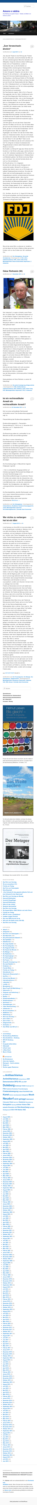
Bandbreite (15, 506)
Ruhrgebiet (7, 1104)
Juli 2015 (5, 1386)
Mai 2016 (5, 1366)
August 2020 (6, 1263)
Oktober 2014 (7, 1404)
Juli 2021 (5, 1240)
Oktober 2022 (7, 1210)
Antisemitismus (7, 506)
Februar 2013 (6, 1445)
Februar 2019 (6, 1299)
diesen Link (8, 1490)
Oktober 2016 (7, 1356)
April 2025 (6, 1149)
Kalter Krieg (24, 259)
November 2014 (7, 1402)
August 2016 (6, 1360)
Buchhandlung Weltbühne (10, 1036)
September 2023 (7, 1188)
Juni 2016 (5, 1364)
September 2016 (7, 1358)
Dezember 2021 (7, 1230)
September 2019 (7, 1285)
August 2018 (6, 1311)
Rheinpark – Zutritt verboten (11, 1063)
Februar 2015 (6, 1396)
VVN (23, 390)
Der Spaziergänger (8, 956)
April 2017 (6, 1344)
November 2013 (7, 1427)
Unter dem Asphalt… (9, 1061)
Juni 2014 (5, 1412)
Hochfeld (26, 1091)
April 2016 (6, 1368)
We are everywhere (8, 1010)
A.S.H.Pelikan (7, 1034)
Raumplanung (29, 1102)
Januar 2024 (6, 1180)
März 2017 (6, 1346)
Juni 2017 (5, 1340)
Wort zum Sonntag (8, 1016)
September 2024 (7, 1163)
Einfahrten (6, 966)
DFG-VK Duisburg (8, 1040)
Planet (11, 1102)
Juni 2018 (5, 1315)
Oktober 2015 (7, 1380)
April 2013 (6, 1441)
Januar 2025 (6, 1155)
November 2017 (7, 1329)
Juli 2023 (5, 1192)
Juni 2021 (5, 1242)
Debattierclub (7, 942)
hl (21, 52)
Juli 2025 (5, 1143)
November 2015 (7, 1378)
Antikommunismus (8, 259)
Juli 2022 (5, 1216)
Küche (11, 1095)
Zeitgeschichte (30, 385)
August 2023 (6, 1190)
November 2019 (7, 1281)
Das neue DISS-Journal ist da (11, 918)
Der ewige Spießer (8, 944)
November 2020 (7, 1257)
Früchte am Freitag (8, 886)
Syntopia (31, 1107)
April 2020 (6, 1271)
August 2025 (6, 1141)
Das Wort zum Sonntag (9, 882)
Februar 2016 (6, 1372)
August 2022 (6, 1214)
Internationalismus (8, 980)
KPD (4, 390)
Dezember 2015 (7, 1376)
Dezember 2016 (7, 1352)
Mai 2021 (5, 1244)
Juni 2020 (5, 1267)
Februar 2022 (6, 1226)
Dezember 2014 (7, 1400)
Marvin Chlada (7, 1052)
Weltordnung (6, 1014)
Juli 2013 (5, 1435)
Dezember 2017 (7, 1327)
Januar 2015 (6, 1398)
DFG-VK (17, 1081)
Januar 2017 (6, 1350)
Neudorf (8, 1098)
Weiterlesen (16, 500)
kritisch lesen (7, 1048)
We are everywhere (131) (10, 884)
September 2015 (7, 1382)
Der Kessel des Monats (9, 950)
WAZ (7, 682)
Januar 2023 (6, 1204)
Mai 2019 (5, 1293)
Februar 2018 (6, 1323)
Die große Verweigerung (19, 385)
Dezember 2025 (7, 1133)
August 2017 (6, 1336)
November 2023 (7, 1184)
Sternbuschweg (23, 1107)
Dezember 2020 (7, 1255)
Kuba (31, 1091)
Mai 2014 (5, 1414)
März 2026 (6, 1127)
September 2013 (7, 1431)
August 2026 (6, 1117)
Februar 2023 (6, 1202)
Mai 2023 (5, 1196)
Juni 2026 (5, 1121)
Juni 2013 (5, 1437)
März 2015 (6, 1394)
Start (4, 33)
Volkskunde (6, 1008)
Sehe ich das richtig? (9, 904)
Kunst (6, 1094)
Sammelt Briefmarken (9, 898)
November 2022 (7, 1208)
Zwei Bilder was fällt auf (10, 1027)
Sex (28, 1104)
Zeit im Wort (6, 1020)
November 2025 (7, 1135)
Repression (27, 261)
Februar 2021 (6, 1250)
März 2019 (6, 1297)
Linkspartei (24, 1095)
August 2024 (6, 1165)
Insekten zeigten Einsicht (10, 916)
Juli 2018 (5, 1313)
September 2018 (7, 1309)
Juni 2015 (5, 1388)
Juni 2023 (5, 1194)
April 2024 (6, 1174)
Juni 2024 (5, 1169)
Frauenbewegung (23, 1089)
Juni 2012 (5, 1461)
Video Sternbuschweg (9, 1006)
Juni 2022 (5, 1218)
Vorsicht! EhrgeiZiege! (9, 900)
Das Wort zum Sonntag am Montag (13, 896)
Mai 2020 (5, 1269)
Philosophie (6, 1102)
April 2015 (6, 1392)
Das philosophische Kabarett (11, 937)
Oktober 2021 (7, 1234)
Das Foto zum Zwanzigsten (11, 888)
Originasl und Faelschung (10, 992)
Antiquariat (6, 931)
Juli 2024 (5, 1167)
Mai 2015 (5, 1390)
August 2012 (6, 1457)
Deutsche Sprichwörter (9, 906)
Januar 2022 (6, 1228)
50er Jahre (24, 258)
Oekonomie (6, 990)
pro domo (6, 994)
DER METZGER (9, 673)
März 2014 (6, 1419)
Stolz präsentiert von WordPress (18, 1501)
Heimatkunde (7, 972)
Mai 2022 (5, 1220)
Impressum (11, 33)
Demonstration (8, 1081)
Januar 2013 (6, 1447)
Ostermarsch (30, 1099)
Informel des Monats (9, 978)
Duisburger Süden (20, 1086)
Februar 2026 (6, 1129)
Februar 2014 (6, 1421)
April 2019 (6, 1295)
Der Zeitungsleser (17, 256)
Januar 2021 (6, 1252)
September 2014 (7, 1406)
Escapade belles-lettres (9, 1044)
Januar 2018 (6, 1325)
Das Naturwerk (7, 935)
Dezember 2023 (7, 1182)
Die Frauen (6, 960)
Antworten (29, 390)
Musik (31, 1094)
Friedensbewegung (10, 1091)
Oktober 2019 (7, 1283)
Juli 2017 (5, 1338)
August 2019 (6, 1287)
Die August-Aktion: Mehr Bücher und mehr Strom (17, 910)
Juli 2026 (5, 1119)
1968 (15, 387)
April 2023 (6, 1198)
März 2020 (6, 1273)
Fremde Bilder (7, 968)
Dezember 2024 (7, 1157)
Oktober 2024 (7, 1161)
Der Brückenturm (8, 1059)
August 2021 (6, 1238)
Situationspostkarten (9, 998)
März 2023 (6, 1200)
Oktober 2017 (7, 1331)
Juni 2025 (5, 1145)
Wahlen (20, 1110)
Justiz (18, 259)
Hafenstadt (6, 1046)
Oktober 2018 (7, 1307)
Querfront (18, 507)
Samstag (13, 1104)
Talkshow (28, 680)
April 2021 (6, 1246)
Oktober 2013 (7, 1429)
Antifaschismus (21, 387)
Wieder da (6, 1065)
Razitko (5, 996)
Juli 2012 (5, 1459)
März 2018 (6, 1321)
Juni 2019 (5, 1291)
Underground (7, 1110)
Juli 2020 (5, 1265)
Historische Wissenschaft (10, 974)
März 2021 (6, 1248)
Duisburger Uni (30, 1086)
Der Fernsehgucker (18, 677)
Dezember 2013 (7, 1425)
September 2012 (7, 1455)
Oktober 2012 (7, 1453)
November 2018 (7, 1305)
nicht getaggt (20, 1098)
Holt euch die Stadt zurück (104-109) (13, 920)
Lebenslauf (6, 982)
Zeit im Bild (6, 1018)
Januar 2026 (6, 1131)
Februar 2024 (6, 1178)
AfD (4, 1075)
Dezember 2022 (7, 1206)
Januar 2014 (6, 1423)
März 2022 (6, 1224)
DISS (22, 1082)
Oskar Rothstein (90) (13, 271)
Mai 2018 (5, 1317)
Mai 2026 (5, 1123)
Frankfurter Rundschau (12, 1089)
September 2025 (7, 1139)
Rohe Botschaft (7, 890)
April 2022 (6, 1222)
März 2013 (6, 1443)
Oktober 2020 (7, 1259)
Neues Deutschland (17, 261)
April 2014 (6, 1416)
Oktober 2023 (7, 1186)
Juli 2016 (5, 1362)
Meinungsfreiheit (7, 261)
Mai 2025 (5, 1147)
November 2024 (7, 1159)
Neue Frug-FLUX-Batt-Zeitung (11, 988)
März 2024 (6, 1176)
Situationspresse (8, 1000)
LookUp (5, 984)
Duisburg (19, 388)
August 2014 (6, 1408)
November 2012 (7, 1451)
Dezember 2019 (7, 1279)
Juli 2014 (5, 1410)
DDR (15, 259)
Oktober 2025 (7, 1137)
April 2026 (6, 1125)
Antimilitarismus (10, 1078)
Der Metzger (27, 677)
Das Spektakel (7, 939)
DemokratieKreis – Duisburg (11, 1038)
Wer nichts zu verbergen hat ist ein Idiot (14, 519)
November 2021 (7, 1232)
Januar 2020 (6, 1277)
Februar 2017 (6, 1348)
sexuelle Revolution (9, 1107)
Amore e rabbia (11, 11)
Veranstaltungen (7, 1004)
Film (4, 1089)
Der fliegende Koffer (9, 948)
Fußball (21, 1091)
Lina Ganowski (17, 1095)
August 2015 (6, 1384)
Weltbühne (6, 1012)
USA (4, 682)
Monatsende (6, 986)
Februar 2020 (6, 1275)
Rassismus (15, 680)
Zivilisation (6, 1025)
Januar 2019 (6, 1301)
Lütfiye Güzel (7, 1050)
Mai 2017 (5, 1342)
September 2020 (7, 1261)
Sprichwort (6, 1002)
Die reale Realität (8, 964)
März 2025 (6, 1151)
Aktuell (5, 929)
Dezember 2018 (7, 1303)
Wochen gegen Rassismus (10, 1067)
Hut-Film (5, 976)
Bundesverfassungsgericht (25, 506)
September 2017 (7, 1333)
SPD (16, 1107)
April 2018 (6, 1319)
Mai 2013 (5, 1439)
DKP (15, 388)
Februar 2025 (6, 1153)
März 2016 (6, 1370)
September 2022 (7, 1212)
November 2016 (7, 1354)
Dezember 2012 (7, 1449)
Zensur (11, 682)
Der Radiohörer (7, 954)
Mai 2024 (5, 1171)
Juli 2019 (5, 1289)
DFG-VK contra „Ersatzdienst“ (12, 914)
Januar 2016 (6, 1374)
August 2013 (6, 1433)
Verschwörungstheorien (9, 509)
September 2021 (7, 1236)
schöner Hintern (21, 1104)
